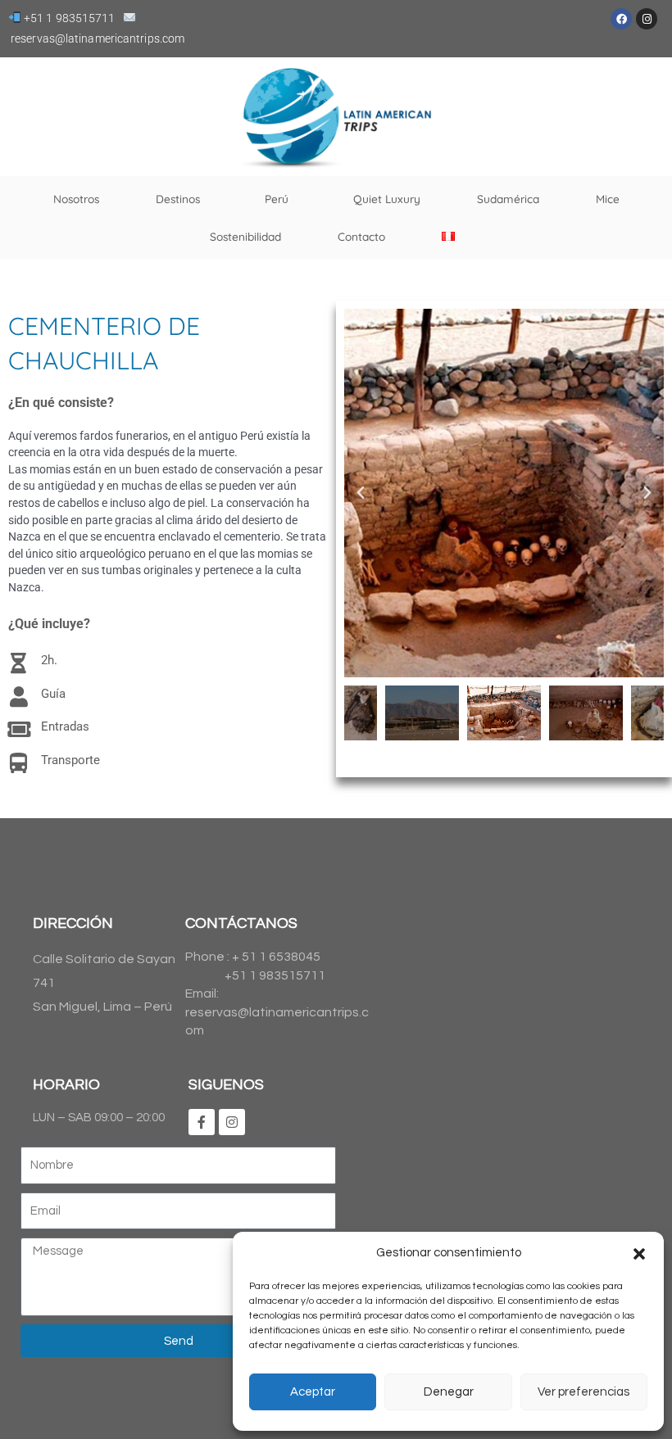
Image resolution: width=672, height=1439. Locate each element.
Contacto (361, 236)
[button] (639, 1254)
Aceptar (312, 1392)
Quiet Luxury (386, 199)
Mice (608, 199)
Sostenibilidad (245, 236)
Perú (276, 199)
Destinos (178, 199)
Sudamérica (508, 199)
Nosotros (76, 199)
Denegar (449, 1392)
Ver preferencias (583, 1392)
